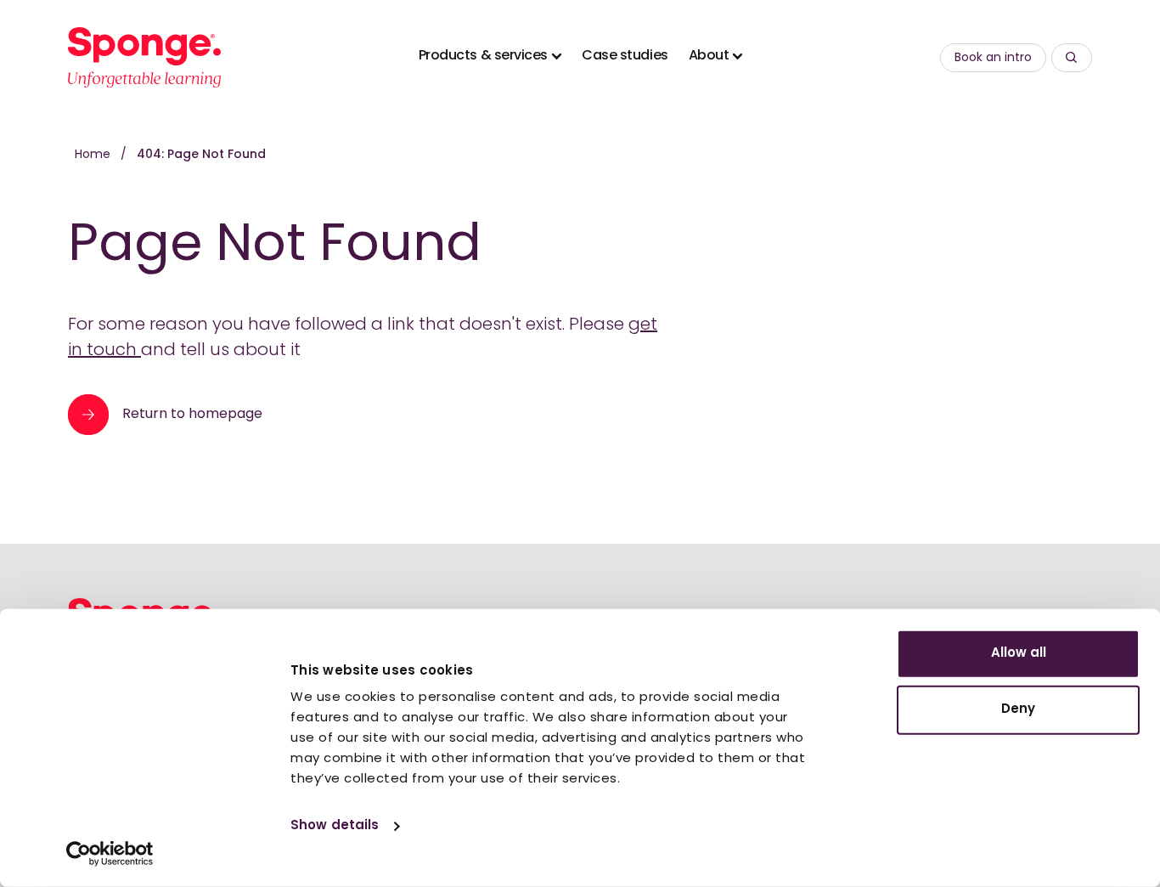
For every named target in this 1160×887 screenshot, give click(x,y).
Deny (1018, 709)
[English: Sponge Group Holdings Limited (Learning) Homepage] (144, 57)
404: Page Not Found (201, 155)
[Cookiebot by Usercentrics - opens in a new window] (110, 854)
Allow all (1018, 653)
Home (94, 155)
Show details (334, 826)
